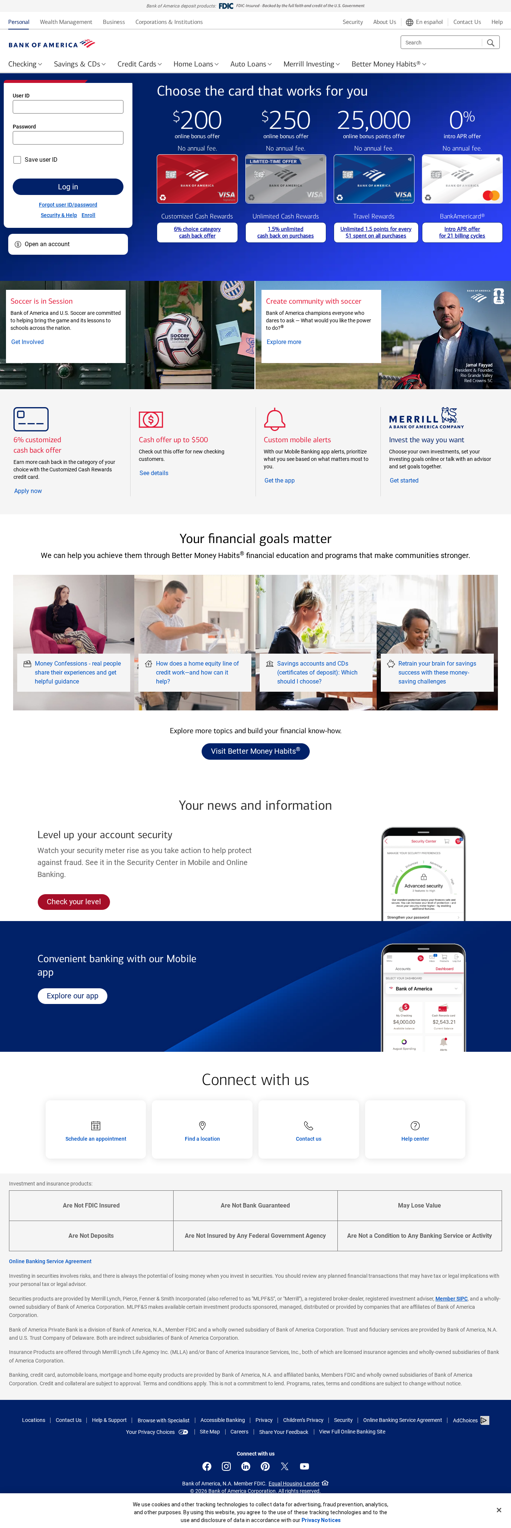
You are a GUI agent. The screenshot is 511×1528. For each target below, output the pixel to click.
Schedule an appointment (95, 1139)
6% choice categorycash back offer (197, 232)
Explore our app (77, 995)
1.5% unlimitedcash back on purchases (285, 232)
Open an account (47, 244)
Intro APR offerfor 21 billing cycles (462, 232)
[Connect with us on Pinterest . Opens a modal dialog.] (265, 1466)
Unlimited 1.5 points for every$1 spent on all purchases (375, 232)
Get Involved (38, 342)
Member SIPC (451, 1299)
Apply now (43, 491)
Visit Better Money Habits (255, 751)
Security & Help (59, 215)
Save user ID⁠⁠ (41, 159)
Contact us (308, 1139)
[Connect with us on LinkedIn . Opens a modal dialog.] (245, 1466)
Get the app (279, 481)
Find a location (202, 1139)
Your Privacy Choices (150, 1432)
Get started (418, 481)
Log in (68, 186)
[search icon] (490, 43)
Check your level (78, 903)
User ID (21, 96)
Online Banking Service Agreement (50, 1261)
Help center (415, 1139)
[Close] (499, 1510)
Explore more (299, 342)
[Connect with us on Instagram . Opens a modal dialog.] (226, 1466)
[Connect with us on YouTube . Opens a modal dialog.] (304, 1466)
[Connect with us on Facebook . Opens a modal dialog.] (206, 1466)
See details (168, 473)
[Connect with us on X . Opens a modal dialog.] (284, 1466)
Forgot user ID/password (68, 205)
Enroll (88, 215)
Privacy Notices (321, 1520)
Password (24, 127)
